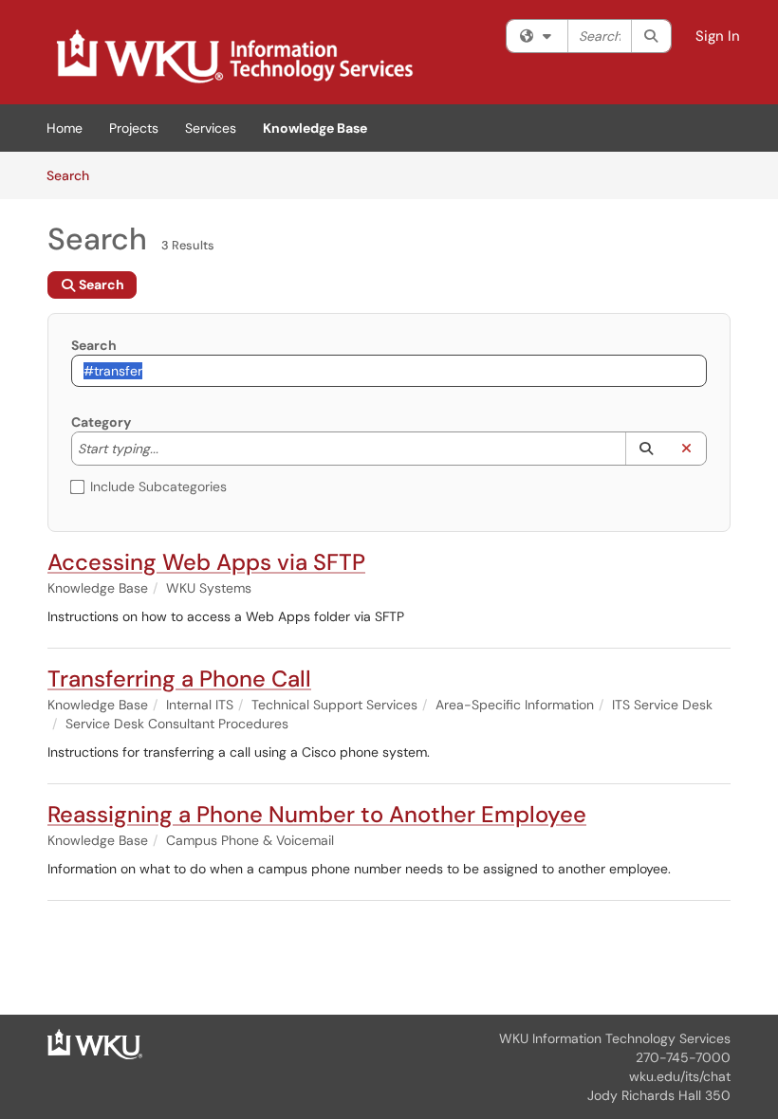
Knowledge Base (315, 128)
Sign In (717, 36)
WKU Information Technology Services (615, 1038)
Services (210, 128)
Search (74, 175)
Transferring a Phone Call (179, 678)
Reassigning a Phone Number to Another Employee (316, 814)
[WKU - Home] (94, 1043)
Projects (133, 128)
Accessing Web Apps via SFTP (206, 562)
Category (101, 422)
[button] (645, 448)
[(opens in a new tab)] (233, 57)
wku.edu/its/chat (680, 1076)
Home (64, 128)
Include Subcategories (158, 486)
